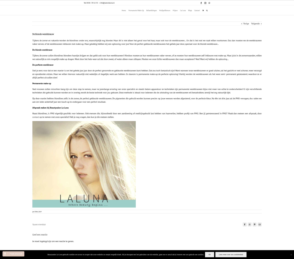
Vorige (246, 23)
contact (35, 117)
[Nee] (291, 254)
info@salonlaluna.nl (107, 3)
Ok (210, 254)
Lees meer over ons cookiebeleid (231, 254)
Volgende (255, 23)
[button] (207, 10)
